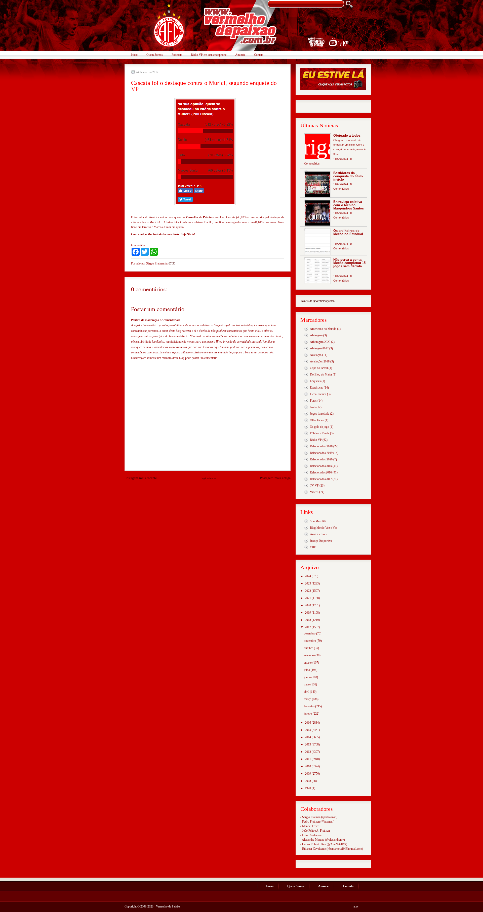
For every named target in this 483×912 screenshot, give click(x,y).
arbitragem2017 (319, 348)
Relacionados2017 (321, 479)
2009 (308, 773)
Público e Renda (319, 433)
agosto (308, 662)
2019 (308, 612)
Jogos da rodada (319, 413)
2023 (308, 583)
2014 (308, 737)
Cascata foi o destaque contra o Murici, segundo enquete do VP (204, 86)
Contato (258, 55)
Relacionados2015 (321, 466)
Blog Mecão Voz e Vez (323, 527)
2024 (308, 576)
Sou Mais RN (318, 521)
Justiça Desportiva (321, 541)
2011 (308, 759)
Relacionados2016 (321, 472)
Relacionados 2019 (321, 453)
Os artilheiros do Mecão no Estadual (348, 232)
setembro (309, 655)
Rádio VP (316, 440)
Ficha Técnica (318, 394)
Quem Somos (154, 55)
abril (307, 691)
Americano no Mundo (323, 329)
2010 (308, 766)
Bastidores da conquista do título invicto (348, 176)
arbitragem (316, 335)
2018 (308, 620)
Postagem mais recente (141, 478)
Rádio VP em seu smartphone (208, 55)
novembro (310, 640)
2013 (308, 744)
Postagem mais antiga (275, 478)
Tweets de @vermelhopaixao (317, 301)
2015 (308, 730)
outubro (309, 648)
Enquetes (315, 381)
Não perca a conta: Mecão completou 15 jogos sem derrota (349, 263)
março (308, 699)
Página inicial (208, 478)
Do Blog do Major (321, 374)
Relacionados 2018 (321, 446)
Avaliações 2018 (320, 361)
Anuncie (240, 55)
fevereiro (309, 706)
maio (307, 684)
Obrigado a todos (346, 135)
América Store (318, 534)
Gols (313, 407)
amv (355, 906)
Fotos (313, 400)
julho (307, 670)
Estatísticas (316, 387)
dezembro (310, 633)
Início (134, 55)
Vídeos (314, 492)
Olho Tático (317, 420)
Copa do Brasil (319, 368)
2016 (308, 722)
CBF (313, 547)
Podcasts (177, 55)
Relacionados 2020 (321, 459)
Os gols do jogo (319, 426)
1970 (308, 788)
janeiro (308, 713)
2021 (308, 598)
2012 (308, 752)
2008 (308, 781)
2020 (308, 605)
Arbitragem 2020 (320, 342)
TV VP (314, 485)
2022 (308, 591)
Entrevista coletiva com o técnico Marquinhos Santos (348, 205)
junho (307, 677)
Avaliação (315, 355)
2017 (308, 627)
